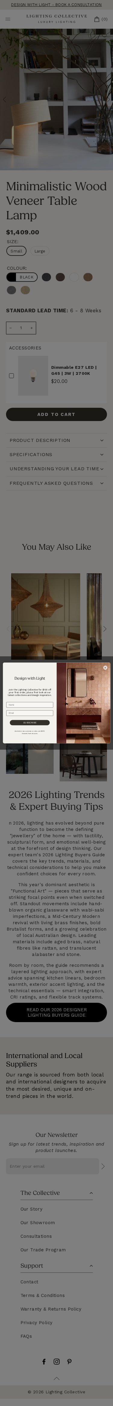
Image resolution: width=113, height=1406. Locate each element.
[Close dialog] (105, 667)
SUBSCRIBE (29, 722)
